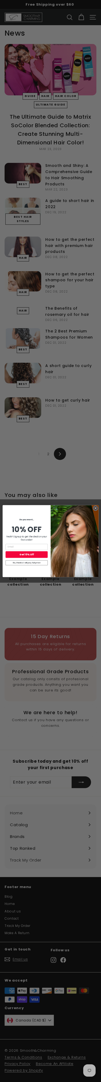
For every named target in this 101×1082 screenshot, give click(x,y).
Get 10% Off (26, 554)
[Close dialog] (95, 508)
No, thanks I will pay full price (26, 562)
